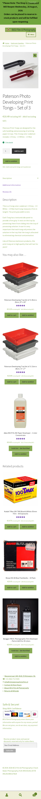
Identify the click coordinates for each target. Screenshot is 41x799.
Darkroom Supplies (17, 43)
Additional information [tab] (12, 185)
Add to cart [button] (11, 315)
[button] (35, 55)
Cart (31, 793)
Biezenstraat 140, (12, 676)
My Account (7, 795)
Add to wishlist (11, 161)
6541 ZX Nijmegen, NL (27, 676)
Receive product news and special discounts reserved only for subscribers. (19, 740)
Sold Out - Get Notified (20, 448)
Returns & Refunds (11, 691)
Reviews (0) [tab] (7, 192)
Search (20, 795)
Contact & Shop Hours (13, 685)
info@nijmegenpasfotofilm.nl (16, 682)
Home (7, 43)
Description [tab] (7, 178)
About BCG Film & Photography (16, 688)
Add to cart (19, 151)
